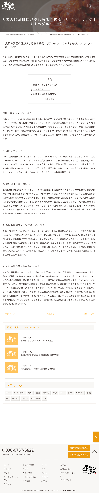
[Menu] (95, 6)
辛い (7, 398)
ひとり (70, 393)
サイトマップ (66, 480)
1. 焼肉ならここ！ (41, 89)
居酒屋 (89, 393)
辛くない (15, 398)
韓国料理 (46, 393)
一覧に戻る (49, 313)
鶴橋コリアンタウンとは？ (45, 84)
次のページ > (89, 313)
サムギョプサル (19, 393)
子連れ (55, 393)
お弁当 (30, 393)
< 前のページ (10, 313)
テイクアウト (35, 398)
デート (62, 393)
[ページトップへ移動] (94, 451)
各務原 (38, 393)
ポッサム (25, 398)
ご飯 (44, 398)
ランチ (8, 393)
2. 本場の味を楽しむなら (44, 93)
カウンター (80, 393)
